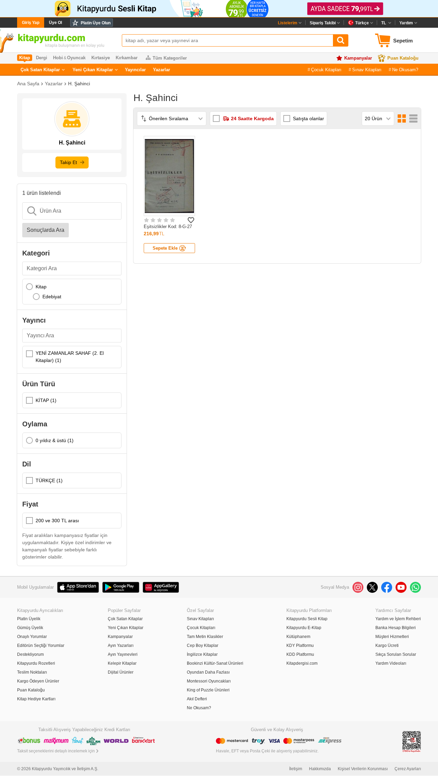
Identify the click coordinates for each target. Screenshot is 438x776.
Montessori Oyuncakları (209, 681)
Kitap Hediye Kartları (36, 699)
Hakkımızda (320, 768)
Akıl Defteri (197, 699)
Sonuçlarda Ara (45, 230)
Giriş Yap (30, 22)
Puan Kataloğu (402, 58)
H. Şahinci (79, 83)
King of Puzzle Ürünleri (208, 690)
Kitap (41, 286)
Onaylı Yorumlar (32, 636)
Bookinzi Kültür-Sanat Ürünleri (215, 663)
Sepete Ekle (165, 248)
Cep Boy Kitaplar (202, 645)
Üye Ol (55, 22)
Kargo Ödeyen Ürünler (38, 681)
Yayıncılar (135, 69)
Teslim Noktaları (32, 672)
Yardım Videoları (390, 663)
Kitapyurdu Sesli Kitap (306, 618)
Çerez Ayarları (408, 768)
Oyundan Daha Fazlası (208, 672)
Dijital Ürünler (120, 672)
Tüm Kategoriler (170, 58)
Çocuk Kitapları (326, 69)
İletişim (295, 768)
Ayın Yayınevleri (123, 654)
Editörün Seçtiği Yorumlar (40, 645)
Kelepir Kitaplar (122, 663)
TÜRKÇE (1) (49, 480)
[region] (72, 291)
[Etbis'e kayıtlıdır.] (411, 741)
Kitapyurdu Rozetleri (36, 663)
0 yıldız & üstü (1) (55, 440)
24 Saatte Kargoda (252, 118)
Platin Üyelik (28, 618)
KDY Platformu (300, 645)
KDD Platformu (300, 654)
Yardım (406, 23)
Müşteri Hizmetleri (392, 636)
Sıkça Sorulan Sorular (395, 654)
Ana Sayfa (28, 83)
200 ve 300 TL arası (57, 520)
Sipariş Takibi (323, 23)
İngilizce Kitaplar (202, 654)
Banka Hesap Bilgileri (395, 627)
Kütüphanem (298, 636)
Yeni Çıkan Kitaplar (93, 69)
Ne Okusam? (405, 69)
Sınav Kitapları (367, 69)
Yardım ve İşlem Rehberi (398, 618)
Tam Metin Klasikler (205, 636)
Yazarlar (161, 69)
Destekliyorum (30, 654)
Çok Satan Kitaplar (40, 69)
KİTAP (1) (46, 400)
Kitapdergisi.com (302, 663)
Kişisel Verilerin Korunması (363, 768)
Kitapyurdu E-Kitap (303, 627)
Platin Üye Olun (96, 23)
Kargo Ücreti (387, 645)
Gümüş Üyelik (30, 627)
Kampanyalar (358, 58)
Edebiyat (51, 296)
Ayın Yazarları (120, 645)
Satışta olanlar (308, 118)
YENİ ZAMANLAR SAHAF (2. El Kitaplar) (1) (70, 356)
